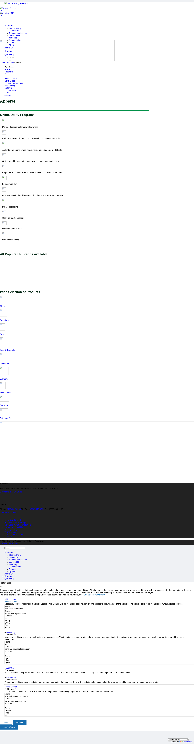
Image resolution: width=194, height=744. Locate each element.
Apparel (7, 95)
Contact (8, 576)
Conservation (10, 90)
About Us (8, 574)
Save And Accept (9, 727)
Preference (11, 677)
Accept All (19, 722)
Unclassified (11, 687)
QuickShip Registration (14, 534)
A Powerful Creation (9, 543)
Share (7, 69)
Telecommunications (18, 33)
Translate (188, 742)
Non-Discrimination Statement (17, 525)
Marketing (10, 632)
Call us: (17, 3)
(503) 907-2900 (14, 509)
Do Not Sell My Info (13, 520)
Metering (13, 38)
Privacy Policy (10, 529)
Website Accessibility (13, 527)
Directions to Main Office (11, 492)
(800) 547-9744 (37, 509)
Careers (8, 537)
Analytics (10, 668)
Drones (7, 93)
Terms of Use (10, 532)
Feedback (8, 72)
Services (8, 25)
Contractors (14, 31)
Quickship (9, 578)
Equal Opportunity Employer (17, 522)
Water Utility (14, 35)
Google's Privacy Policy (94, 595)
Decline (5, 722)
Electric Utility (15, 28)
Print (6, 74)
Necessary (11, 599)
